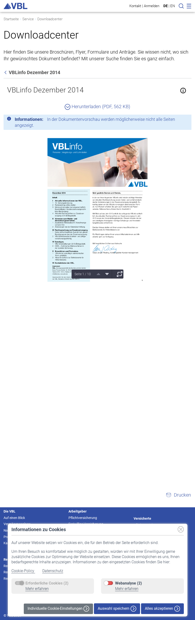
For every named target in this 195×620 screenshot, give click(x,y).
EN (172, 6)
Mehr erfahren (37, 588)
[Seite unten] (105, 274)
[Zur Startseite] (15, 6)
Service (28, 19)
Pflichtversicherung (82, 518)
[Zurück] (6, 72)
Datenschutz (52, 571)
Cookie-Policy (23, 571)
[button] (178, 495)
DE (165, 6)
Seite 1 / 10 (82, 274)
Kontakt (135, 6)
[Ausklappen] (117, 274)
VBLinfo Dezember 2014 (45, 90)
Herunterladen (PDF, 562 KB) (100, 106)
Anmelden (151, 6)
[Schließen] (175, 120)
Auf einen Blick (14, 518)
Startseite (11, 19)
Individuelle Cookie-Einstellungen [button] (55, 608)
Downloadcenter (50, 19)
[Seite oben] (96, 274)
